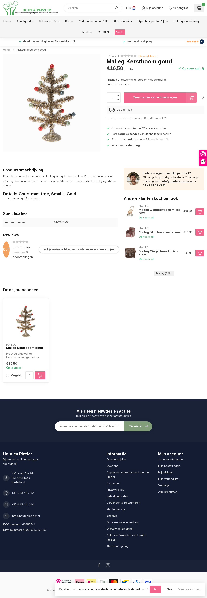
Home (7, 21)
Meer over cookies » (189, 589)
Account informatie (170, 459)
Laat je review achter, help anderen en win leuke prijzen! (79, 249)
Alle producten (167, 492)
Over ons (112, 466)
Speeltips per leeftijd (151, 21)
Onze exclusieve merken (122, 522)
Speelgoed (24, 21)
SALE (119, 32)
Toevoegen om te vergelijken (123, 118)
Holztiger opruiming (186, 21)
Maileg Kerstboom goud (31, 50)
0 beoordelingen (147, 56)
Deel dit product (154, 118)
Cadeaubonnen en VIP (93, 21)
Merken (87, 32)
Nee (169, 589)
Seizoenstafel (48, 21)
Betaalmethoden (117, 496)
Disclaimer (113, 483)
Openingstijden (116, 459)
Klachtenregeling (117, 546)
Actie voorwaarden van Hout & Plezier (127, 537)
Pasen (69, 21)
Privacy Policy (115, 490)
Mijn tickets (165, 472)
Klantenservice (116, 509)
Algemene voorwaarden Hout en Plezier (128, 475)
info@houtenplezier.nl (177, 181)
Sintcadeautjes (123, 21)
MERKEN (103, 32)
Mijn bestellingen (169, 466)
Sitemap (112, 516)
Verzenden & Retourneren (123, 503)
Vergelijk (16, 375)
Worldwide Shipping (120, 529)
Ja (155, 589)
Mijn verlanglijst (168, 479)
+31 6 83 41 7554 (154, 185)
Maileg (111, 56)
